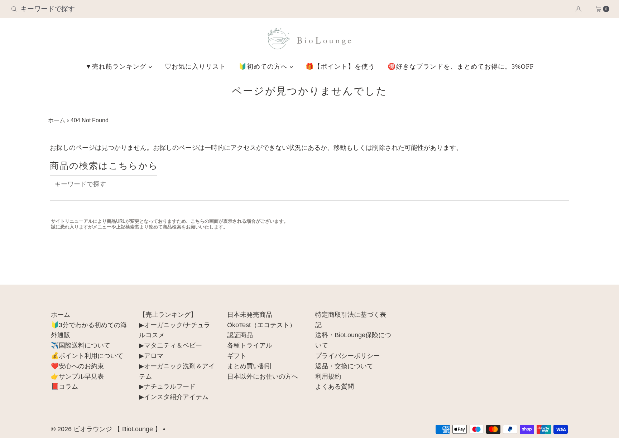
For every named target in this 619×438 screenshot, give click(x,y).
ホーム (56, 120)
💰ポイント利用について (87, 355)
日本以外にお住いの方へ (262, 376)
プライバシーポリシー (347, 355)
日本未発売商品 (249, 314)
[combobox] (106, 9)
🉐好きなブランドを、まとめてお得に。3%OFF (461, 66)
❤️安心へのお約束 (77, 366)
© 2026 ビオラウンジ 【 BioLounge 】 (106, 429)
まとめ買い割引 (249, 366)
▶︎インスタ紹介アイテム (173, 396)
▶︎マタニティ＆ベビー (170, 345)
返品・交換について (344, 366)
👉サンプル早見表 (77, 376)
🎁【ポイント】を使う (340, 66)
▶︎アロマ (151, 355)
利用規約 (328, 376)
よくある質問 (334, 386)
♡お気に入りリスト (195, 66)
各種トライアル (249, 345)
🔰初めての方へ (264, 66)
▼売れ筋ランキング (117, 66)
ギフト (236, 355)
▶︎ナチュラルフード (167, 386)
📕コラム (64, 386)
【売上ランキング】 (168, 314)
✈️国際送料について (80, 345)
